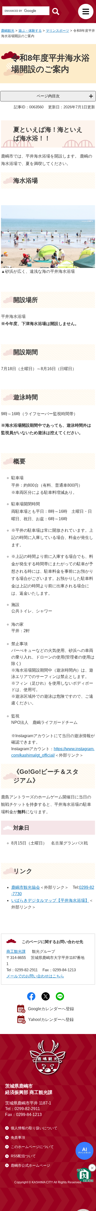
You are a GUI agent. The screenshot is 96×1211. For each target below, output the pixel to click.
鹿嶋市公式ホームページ (30, 1165)
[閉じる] (92, 1168)
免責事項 (18, 1137)
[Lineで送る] (60, 996)
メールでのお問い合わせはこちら (35, 976)
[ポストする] (45, 996)
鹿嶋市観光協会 (25, 887)
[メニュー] (85, 11)
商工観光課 (16, 951)
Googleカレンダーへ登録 (51, 1009)
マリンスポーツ (57, 31)
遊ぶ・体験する (30, 31)
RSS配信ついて (23, 1156)
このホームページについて (32, 1147)
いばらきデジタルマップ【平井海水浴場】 (50, 900)
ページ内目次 (48, 96)
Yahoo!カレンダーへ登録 (51, 1019)
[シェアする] (31, 996)
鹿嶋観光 (7, 31)
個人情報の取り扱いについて (34, 1128)
